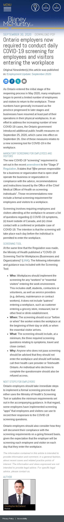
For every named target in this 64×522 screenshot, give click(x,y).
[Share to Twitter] (18, 81)
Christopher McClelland (14, 507)
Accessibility (22, 519)
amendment (33, 164)
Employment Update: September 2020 (29, 74)
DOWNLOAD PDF (45, 34)
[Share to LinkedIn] (6, 81)
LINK (26, 260)
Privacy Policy (8, 519)
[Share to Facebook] (12, 81)
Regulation (9, 168)
